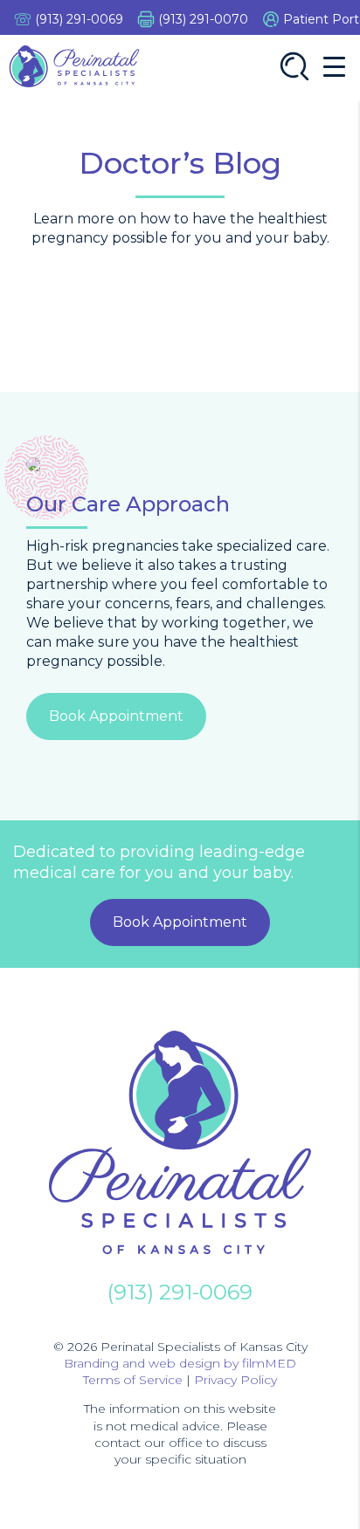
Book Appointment (116, 716)
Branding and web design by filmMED (180, 1363)
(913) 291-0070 (203, 19)
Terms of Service (133, 1380)
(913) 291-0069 (79, 19)
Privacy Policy (235, 1380)
